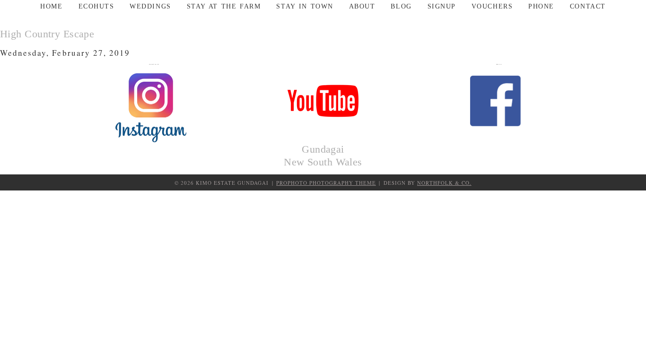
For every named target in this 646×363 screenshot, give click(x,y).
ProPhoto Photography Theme (326, 182)
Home (51, 6)
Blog (401, 6)
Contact (588, 6)
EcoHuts (96, 6)
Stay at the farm (224, 6)
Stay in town (304, 6)
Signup (442, 6)
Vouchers (492, 6)
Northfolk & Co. (444, 182)
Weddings (150, 6)
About (362, 6)
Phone (541, 6)
